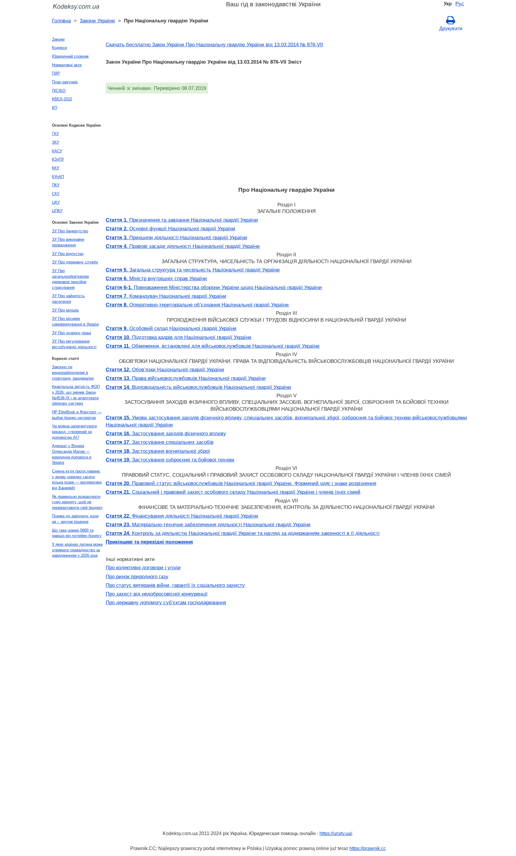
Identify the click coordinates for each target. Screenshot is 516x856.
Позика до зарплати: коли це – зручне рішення (75, 519)
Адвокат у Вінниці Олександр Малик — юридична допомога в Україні (71, 454)
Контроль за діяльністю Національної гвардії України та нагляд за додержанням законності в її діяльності (243, 533)
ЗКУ (55, 142)
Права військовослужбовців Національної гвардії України (186, 378)
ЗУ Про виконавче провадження (68, 242)
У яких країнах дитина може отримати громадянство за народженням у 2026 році (77, 550)
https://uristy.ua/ (336, 833)
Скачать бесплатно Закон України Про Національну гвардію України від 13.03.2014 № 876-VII (214, 44)
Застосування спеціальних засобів (160, 442)
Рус (459, 4)
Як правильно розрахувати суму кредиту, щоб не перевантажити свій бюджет (77, 502)
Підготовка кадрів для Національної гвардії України (178, 337)
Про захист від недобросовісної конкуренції (157, 594)
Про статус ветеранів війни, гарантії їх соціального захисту (175, 585)
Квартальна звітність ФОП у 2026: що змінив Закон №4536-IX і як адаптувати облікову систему (76, 395)
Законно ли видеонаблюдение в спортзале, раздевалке (73, 372)
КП (54, 107)
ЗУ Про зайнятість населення (68, 299)
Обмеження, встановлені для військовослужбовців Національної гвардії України (213, 346)
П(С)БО (58, 90)
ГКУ (55, 133)
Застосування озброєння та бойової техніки (170, 460)
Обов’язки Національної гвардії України (165, 369)
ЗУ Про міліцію (65, 310)
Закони (58, 39)
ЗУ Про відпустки (67, 253)
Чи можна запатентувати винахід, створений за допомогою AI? (74, 431)
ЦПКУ (57, 210)
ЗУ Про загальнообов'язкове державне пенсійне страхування (70, 279)
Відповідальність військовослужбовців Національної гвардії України (198, 387)
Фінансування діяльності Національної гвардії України (182, 516)
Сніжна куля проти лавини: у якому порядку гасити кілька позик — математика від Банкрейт (77, 479)
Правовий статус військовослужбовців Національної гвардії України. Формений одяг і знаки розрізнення (241, 483)
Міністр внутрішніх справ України (156, 278)
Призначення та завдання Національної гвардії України (182, 220)
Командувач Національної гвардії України (166, 296)
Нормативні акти (67, 65)
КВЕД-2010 (62, 99)
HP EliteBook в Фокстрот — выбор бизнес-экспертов (77, 415)
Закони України (97, 21)
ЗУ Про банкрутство (70, 231)
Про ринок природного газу (137, 576)
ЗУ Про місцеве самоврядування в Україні (75, 321)
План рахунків (65, 82)
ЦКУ (56, 202)
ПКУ (55, 185)
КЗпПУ (58, 159)
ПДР (56, 73)
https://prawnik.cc (367, 848)
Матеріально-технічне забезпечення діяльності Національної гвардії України (208, 524)
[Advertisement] (285, 138)
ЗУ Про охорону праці (71, 333)
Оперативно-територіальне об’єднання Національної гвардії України (197, 305)
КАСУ (57, 151)
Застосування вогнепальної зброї (158, 451)
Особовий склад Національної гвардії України (171, 328)
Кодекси (59, 47)
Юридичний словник (70, 56)
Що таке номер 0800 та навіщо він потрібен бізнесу (77, 533)
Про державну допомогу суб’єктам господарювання (166, 602)
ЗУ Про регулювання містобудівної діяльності (74, 344)
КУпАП (58, 176)
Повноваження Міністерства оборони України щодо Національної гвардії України (214, 287)
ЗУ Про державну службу (75, 262)
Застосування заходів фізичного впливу (166, 433)
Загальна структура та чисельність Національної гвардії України (193, 270)
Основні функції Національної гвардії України (170, 228)
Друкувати (450, 28)
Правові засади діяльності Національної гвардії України (183, 246)
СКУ (55, 193)
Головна (61, 21)
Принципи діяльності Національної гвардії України (176, 237)
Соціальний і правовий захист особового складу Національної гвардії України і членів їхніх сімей (233, 492)
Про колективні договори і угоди (143, 567)
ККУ (55, 168)
